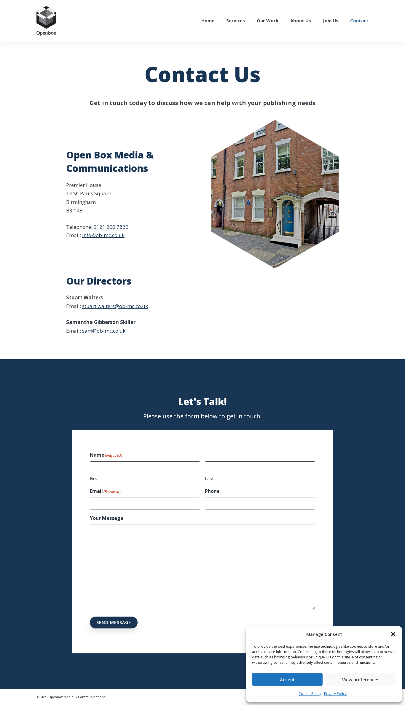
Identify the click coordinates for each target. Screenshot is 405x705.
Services (235, 20)
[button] (393, 634)
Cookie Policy (310, 693)
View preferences (361, 679)
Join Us (330, 20)
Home (207, 20)
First (94, 478)
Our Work (267, 20)
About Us (300, 20)
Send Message (113, 622)
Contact (359, 20)
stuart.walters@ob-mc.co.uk (115, 306)
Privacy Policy (335, 693)
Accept (287, 679)
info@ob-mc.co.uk (103, 235)
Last (209, 478)
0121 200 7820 (110, 226)
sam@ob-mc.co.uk (103, 330)
